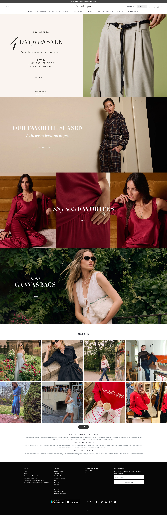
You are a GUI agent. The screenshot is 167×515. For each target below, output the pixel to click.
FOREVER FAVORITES (132, 11)
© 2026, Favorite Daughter (83, 509)
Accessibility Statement (30, 478)
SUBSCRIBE (142, 6)
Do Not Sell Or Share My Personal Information (36, 482)
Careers (56, 484)
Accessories (108, 11)
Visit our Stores (89, 470)
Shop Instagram (89, 473)
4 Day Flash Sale (40, 11)
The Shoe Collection (93, 11)
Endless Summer (54, 11)
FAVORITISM (131, 6)
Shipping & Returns (59, 478)
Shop (30, 11)
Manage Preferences (60, 493)
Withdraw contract (59, 491)
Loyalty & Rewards (59, 471)
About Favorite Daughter (91, 468)
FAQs (55, 480)
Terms (25, 471)
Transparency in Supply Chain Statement (35, 480)
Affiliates (56, 489)
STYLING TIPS (120, 11)
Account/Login (58, 473)
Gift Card (56, 482)
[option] (83, 1)
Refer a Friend (89, 475)
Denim (66, 11)
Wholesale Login (58, 487)
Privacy (26, 473)
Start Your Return (59, 475)
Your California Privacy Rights (32, 475)
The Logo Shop (77, 11)
